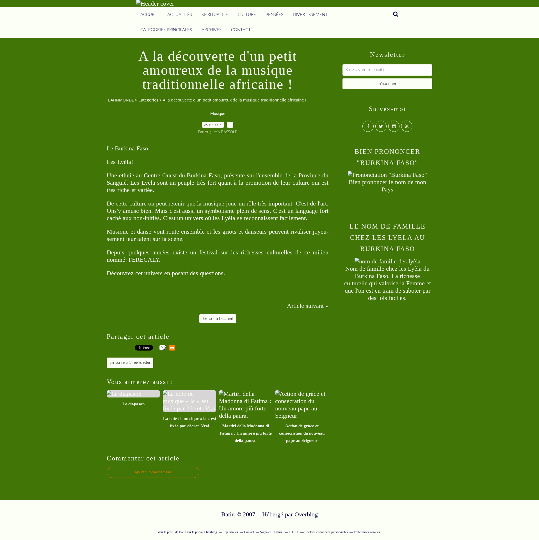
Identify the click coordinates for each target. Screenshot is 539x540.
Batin (182, 532)
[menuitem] (149, 14)
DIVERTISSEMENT (310, 15)
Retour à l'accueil (218, 319)
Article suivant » (307, 305)
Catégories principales (166, 30)
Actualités (179, 15)
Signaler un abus (271, 532)
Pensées (274, 15)
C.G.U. (294, 532)
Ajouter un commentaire (153, 472)
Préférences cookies (367, 532)
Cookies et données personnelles (326, 532)
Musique (217, 114)
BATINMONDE (121, 100)
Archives (211, 30)
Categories (148, 100)
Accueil (149, 15)
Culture (246, 15)
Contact (241, 30)
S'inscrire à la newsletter (129, 363)
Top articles (230, 532)
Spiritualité (215, 15)
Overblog (306, 514)
